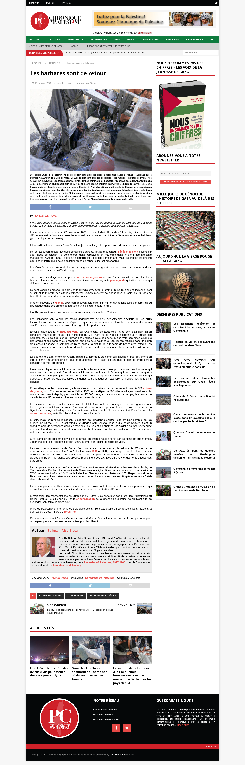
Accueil (34, 39)
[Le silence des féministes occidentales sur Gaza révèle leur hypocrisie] (163, 381)
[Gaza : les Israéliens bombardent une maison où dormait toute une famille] (91, 650)
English (50, 3)
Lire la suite (183, 725)
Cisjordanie (150, 39)
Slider (93, 83)
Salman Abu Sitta (46, 215)
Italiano (66, 3)
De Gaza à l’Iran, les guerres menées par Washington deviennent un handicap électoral (194, 454)
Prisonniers (194, 39)
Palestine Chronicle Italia (106, 719)
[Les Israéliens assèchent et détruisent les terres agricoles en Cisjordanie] (163, 327)
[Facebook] (209, 3)
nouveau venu (69, 331)
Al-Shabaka (98, 39)
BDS (117, 39)
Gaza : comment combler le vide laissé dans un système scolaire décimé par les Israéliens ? (194, 418)
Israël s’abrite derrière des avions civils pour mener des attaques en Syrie (49, 672)
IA (211, 39)
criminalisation (85, 498)
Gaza (130, 39)
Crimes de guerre (50, 595)
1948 (94, 451)
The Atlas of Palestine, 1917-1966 (104, 562)
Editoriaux (75, 39)
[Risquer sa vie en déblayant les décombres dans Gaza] (163, 345)
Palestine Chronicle (103, 714)
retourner (70, 511)
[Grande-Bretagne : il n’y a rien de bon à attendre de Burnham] (163, 490)
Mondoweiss (60, 577)
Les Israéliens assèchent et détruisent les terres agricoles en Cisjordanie (194, 327)
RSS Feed (211, 746)
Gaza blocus (75, 595)
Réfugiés (172, 39)
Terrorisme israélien (103, 595)
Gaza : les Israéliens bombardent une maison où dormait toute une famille (89, 673)
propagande (117, 280)
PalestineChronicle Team (122, 755)
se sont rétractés (40, 413)
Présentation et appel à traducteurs (108, 46)
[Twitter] (216, 3)
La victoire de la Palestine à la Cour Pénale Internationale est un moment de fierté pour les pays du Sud (132, 675)
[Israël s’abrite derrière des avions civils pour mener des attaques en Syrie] (49, 650)
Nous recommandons (78, 83)
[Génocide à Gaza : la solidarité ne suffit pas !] (163, 399)
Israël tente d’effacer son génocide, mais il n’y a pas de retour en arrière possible (194, 363)
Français (34, 3)
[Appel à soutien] (153, 24)
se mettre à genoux (89, 277)
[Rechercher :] (200, 52)
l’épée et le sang (128, 251)
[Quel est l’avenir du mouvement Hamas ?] (163, 436)
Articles (54, 39)
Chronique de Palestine (99, 577)
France (59, 302)
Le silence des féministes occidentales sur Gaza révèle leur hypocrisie (194, 381)
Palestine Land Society (66, 565)
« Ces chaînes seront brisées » (46, 46)
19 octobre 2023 (43, 83)
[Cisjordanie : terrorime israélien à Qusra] (163, 472)
